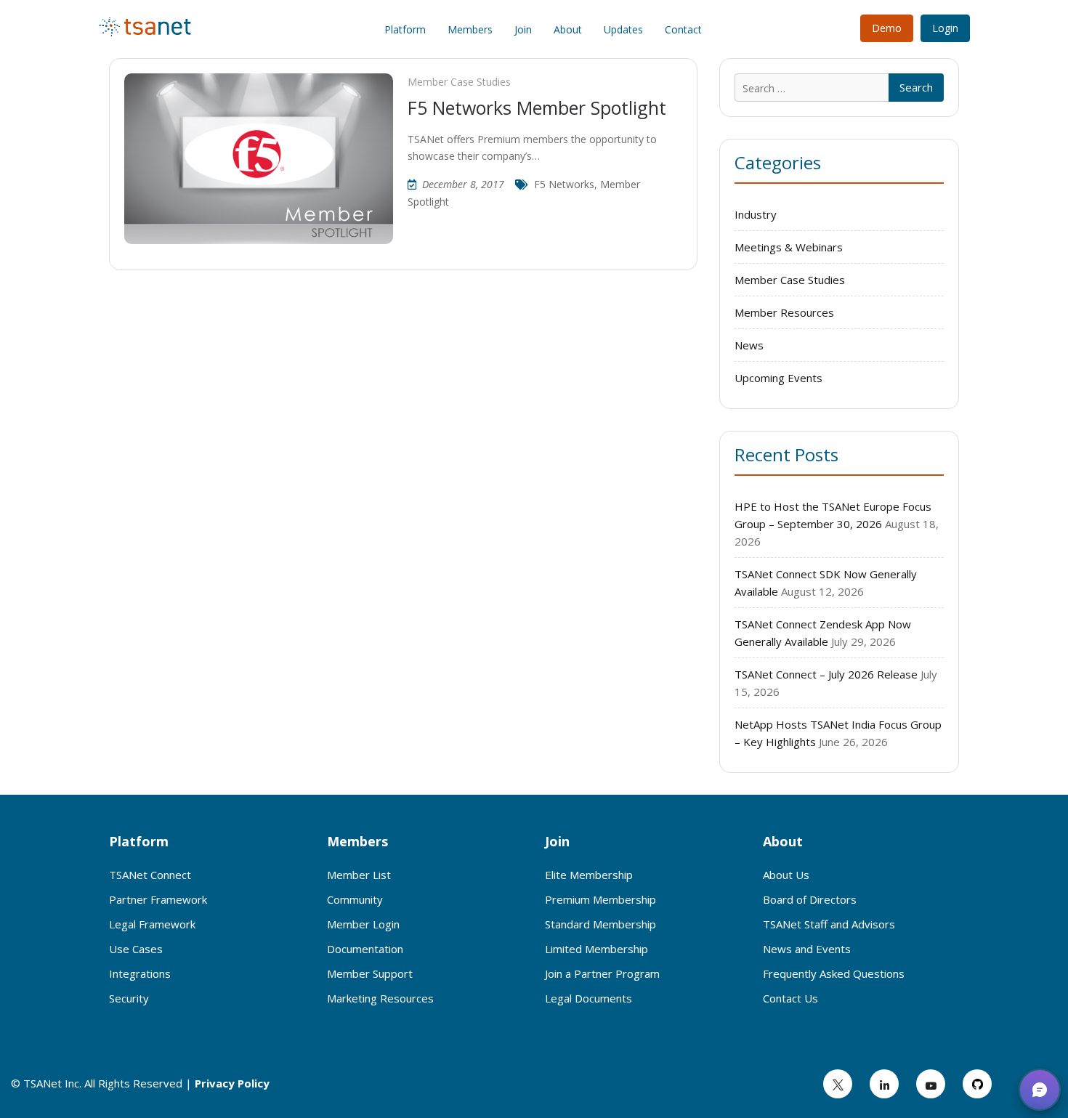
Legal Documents (588, 998)
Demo (887, 28)
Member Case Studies (459, 82)
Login (945, 28)
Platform (405, 29)
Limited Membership (596, 948)
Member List (359, 874)
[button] (1040, 1090)
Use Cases (136, 948)
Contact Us (790, 998)
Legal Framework (152, 924)
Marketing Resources (380, 998)
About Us (786, 874)
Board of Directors (810, 899)
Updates (623, 29)
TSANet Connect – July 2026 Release (826, 674)
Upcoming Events (778, 377)
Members (470, 29)
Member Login (363, 924)
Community (355, 899)
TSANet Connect (150, 874)
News (749, 345)
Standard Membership (600, 924)
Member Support (370, 973)
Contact (683, 29)
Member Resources (784, 312)
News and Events (807, 948)
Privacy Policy (232, 1083)
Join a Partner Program (602, 973)
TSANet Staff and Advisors (829, 924)
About (568, 29)
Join (523, 29)
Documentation (365, 948)
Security (129, 998)
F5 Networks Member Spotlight (537, 107)
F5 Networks (564, 184)
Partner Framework (158, 899)
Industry (756, 214)
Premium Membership (600, 899)
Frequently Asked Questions (834, 973)
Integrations (140, 973)
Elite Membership (589, 874)
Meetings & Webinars (789, 247)
